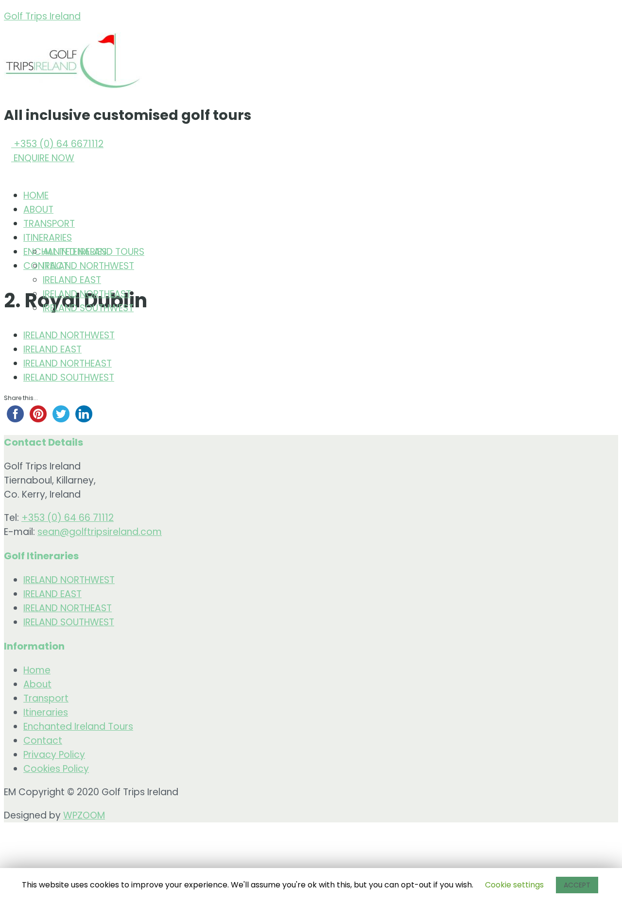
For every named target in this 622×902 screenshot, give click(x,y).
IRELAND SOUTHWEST (88, 308)
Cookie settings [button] (514, 884)
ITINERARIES (47, 237)
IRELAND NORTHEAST (87, 294)
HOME (36, 195)
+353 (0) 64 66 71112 (67, 517)
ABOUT (38, 209)
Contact (42, 740)
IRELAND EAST (72, 279)
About (37, 684)
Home (37, 670)
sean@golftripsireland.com (99, 531)
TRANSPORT (49, 223)
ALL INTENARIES (75, 251)
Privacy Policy (54, 754)
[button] (54, 143)
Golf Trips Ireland (42, 16)
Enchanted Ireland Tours (78, 726)
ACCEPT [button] (577, 885)
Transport (46, 698)
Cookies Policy (56, 768)
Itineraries (45, 712)
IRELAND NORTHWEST (88, 265)
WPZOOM (84, 815)
